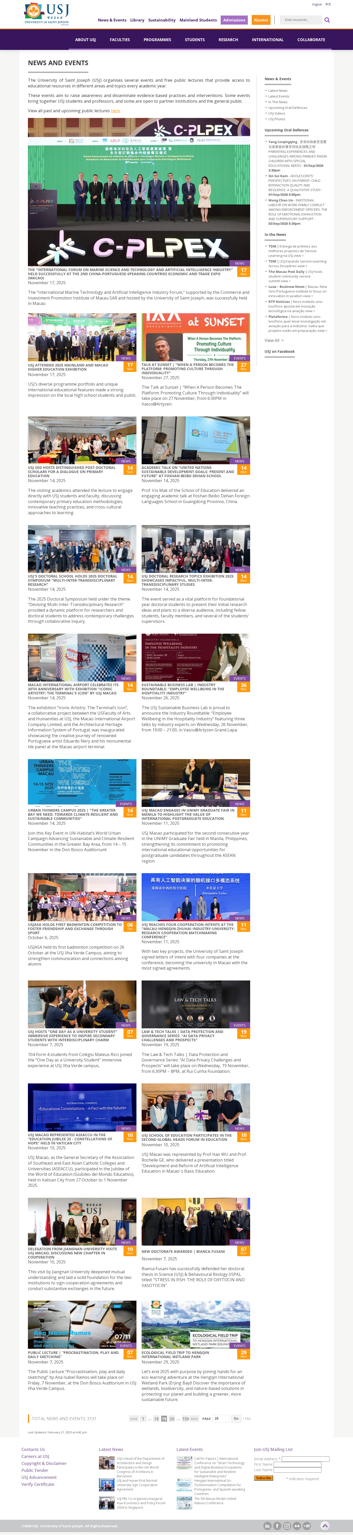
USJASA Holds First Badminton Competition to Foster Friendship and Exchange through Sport (75, 928)
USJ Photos (277, 119)
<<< (133, 1419)
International (267, 39)
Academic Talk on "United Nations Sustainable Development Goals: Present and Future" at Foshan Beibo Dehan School (188, 471)
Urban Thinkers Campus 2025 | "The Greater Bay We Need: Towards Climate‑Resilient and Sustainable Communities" (73, 814)
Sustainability (162, 20)
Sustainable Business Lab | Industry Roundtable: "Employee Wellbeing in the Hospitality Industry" (183, 688)
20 (172, 1419)
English (317, 4)
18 (156, 1419)
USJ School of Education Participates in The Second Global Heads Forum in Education (187, 1137)
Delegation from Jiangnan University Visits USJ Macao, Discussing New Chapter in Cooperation (72, 1253)
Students (195, 39)
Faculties (120, 39)
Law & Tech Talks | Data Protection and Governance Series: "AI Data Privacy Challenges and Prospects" (182, 1035)
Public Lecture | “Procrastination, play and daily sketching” (73, 1354)
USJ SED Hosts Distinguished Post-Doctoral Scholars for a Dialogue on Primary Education (72, 471)
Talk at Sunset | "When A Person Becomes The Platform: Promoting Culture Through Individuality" (188, 368)
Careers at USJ (35, 1456)
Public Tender (34, 1470)
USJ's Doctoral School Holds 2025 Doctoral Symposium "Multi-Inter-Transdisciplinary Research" (72, 580)
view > (299, 255)
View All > (274, 340)
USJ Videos (276, 113)
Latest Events (278, 96)
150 (185, 1419)
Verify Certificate (37, 1484)
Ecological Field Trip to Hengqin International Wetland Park (175, 1354)
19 (164, 1419)
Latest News (278, 90)
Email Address (267, 1458)
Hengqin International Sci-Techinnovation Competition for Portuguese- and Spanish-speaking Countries (219, 1487)
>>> (194, 1419)
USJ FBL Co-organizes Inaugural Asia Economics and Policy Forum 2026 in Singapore (141, 1503)
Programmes (157, 39)
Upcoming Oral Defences (288, 107)
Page (206, 1419)
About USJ (85, 39)
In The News (278, 102)
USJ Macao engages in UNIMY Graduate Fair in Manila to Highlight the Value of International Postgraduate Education (188, 814)
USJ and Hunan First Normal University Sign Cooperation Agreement (137, 1485)
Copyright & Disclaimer (44, 1463)
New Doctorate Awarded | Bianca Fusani (183, 1251)
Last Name (264, 1469)
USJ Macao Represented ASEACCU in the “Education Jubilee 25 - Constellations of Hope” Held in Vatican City (70, 1138)
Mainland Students (198, 20)
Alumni (261, 20)
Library (137, 20)
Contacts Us (33, 1449)
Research (228, 39)
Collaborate (311, 39)
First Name (264, 1464)
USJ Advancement (39, 1477)
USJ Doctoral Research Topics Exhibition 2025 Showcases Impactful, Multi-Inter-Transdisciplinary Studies (188, 580)
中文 (328, 4)
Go (236, 1418)
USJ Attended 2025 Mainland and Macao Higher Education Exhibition (68, 367)
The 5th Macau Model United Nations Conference (215, 1500)
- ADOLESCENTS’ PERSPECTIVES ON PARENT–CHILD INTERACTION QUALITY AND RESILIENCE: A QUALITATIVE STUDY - (295, 185)
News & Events (112, 20)
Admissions (234, 20)
